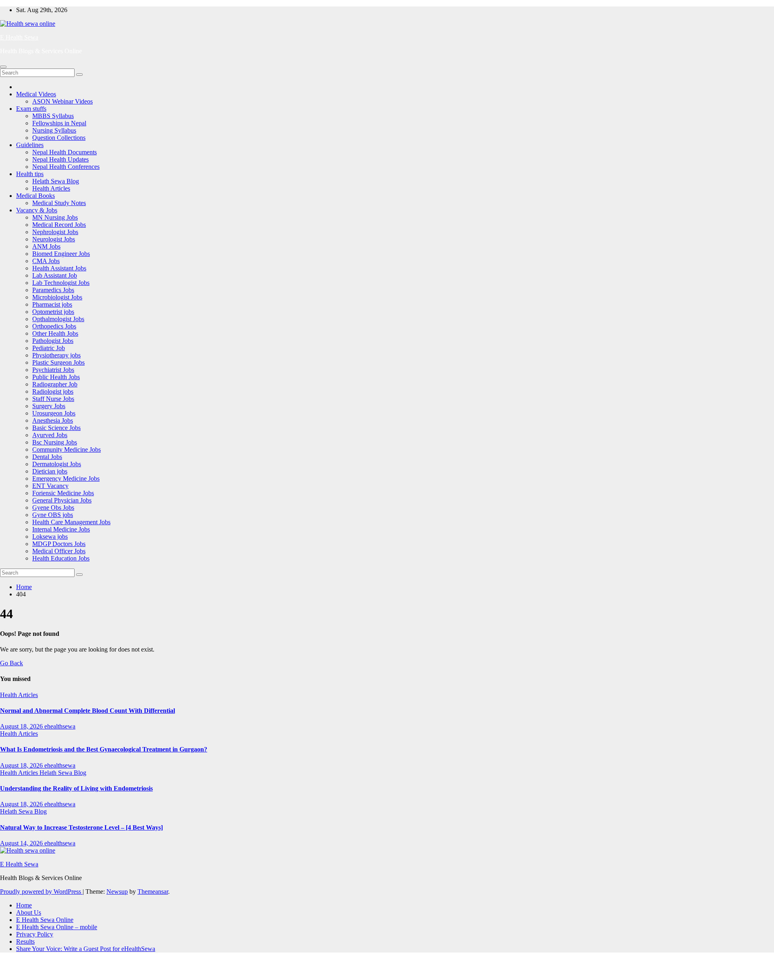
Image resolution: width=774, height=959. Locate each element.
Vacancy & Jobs (36, 210)
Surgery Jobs (48, 406)
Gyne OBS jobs (52, 514)
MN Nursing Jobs (55, 217)
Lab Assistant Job (54, 275)
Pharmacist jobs (52, 304)
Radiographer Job (54, 384)
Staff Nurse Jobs (53, 398)
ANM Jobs (46, 246)
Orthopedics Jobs (54, 326)
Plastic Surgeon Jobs (58, 362)
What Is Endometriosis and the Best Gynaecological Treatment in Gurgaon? (103, 749)
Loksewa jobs (50, 536)
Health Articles (51, 188)
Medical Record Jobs (59, 224)
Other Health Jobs (55, 333)
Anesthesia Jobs (52, 420)
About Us (28, 912)
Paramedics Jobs (53, 289)
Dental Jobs (47, 456)
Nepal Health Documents (64, 152)
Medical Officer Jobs (58, 551)
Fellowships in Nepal (59, 123)
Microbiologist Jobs (57, 297)
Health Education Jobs (60, 558)
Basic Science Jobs (56, 427)
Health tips (30, 173)
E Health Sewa (19, 37)
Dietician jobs (49, 471)
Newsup (117, 891)
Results (25, 941)
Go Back (11, 663)
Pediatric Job (48, 348)
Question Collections (58, 137)
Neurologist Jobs (53, 239)
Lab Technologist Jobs (60, 282)
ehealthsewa (59, 726)
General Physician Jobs (62, 500)
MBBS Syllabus (53, 115)
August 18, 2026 (22, 726)
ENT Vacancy (50, 485)
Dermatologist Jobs (56, 464)
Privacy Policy (34, 934)
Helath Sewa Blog (55, 181)
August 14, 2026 (22, 843)
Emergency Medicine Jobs (66, 478)
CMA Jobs (46, 260)
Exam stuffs (31, 108)
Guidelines (30, 144)
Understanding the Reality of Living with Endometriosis (76, 788)
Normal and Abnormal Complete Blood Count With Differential (87, 710)
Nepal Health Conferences (66, 166)
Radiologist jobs (52, 391)
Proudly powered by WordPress (41, 891)
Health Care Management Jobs (71, 522)
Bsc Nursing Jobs (54, 442)
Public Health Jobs (56, 377)
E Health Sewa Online (44, 919)
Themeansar (152, 891)
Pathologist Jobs (52, 340)
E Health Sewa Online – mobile (56, 927)
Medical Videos (36, 94)
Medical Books (35, 195)
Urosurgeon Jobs (53, 413)
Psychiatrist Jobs (53, 369)
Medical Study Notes (59, 202)
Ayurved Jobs (49, 435)
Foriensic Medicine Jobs (63, 493)
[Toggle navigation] (3, 67)
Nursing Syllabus (54, 130)
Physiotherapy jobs (56, 355)
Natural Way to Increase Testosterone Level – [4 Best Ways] (81, 827)
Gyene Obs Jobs (53, 507)
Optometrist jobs (53, 311)
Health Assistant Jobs (59, 268)
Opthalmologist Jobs (58, 319)
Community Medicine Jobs (66, 449)
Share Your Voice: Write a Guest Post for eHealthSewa (85, 948)
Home (24, 586)
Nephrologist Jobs (55, 231)
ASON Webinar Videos (62, 101)
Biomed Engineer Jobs (61, 253)
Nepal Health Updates (60, 159)
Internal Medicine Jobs (61, 529)
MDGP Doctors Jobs (58, 543)
